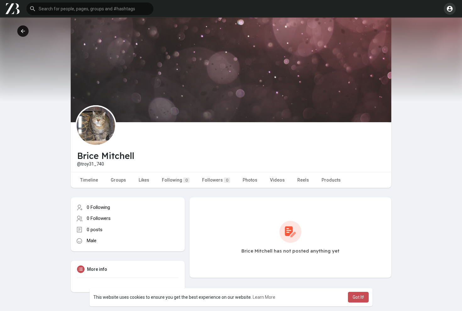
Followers (215, 180)
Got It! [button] (358, 297)
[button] (89, 9)
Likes (144, 180)
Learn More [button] (264, 297)
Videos (277, 180)
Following (175, 180)
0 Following (98, 207)
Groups (118, 180)
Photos (250, 180)
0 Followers (99, 218)
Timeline (89, 180)
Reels (303, 180)
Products (331, 180)
